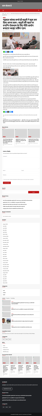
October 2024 (5, 268)
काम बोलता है (7, 5)
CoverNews (24, 414)
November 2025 (6, 242)
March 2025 (5, 258)
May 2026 (5, 230)
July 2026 (4, 226)
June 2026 (5, 228)
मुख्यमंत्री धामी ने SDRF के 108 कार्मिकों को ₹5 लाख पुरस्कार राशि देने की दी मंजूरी (21, 140)
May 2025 (5, 254)
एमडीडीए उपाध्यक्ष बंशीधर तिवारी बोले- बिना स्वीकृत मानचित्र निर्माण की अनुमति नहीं (14, 206)
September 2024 (6, 270)
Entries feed (5, 347)
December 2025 (6, 240)
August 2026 (5, 224)
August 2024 (5, 272)
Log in (4, 345)
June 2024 (5, 276)
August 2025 (5, 248)
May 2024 (5, 278)
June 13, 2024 (11, 30)
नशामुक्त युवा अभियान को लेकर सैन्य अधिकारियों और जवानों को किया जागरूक (13, 208)
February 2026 (5, 236)
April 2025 (5, 256)
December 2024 (6, 264)
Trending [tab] (12, 298)
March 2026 (5, 234)
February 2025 (5, 260)
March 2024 (5, 282)
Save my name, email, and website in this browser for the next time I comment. (19, 179)
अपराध (4, 290)
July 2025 (4, 250)
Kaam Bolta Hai (6, 30)
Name (4, 170)
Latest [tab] (3, 298)
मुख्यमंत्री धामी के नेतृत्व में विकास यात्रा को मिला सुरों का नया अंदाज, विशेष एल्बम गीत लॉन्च (34, 140)
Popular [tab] (8, 298)
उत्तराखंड (4, 17)
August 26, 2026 (10, 144)
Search (3, 188)
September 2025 (6, 246)
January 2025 (5, 262)
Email (23, 170)
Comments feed (6, 349)
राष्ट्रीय (4, 294)
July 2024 (4, 274)
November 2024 (6, 266)
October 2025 (5, 244)
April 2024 (5, 280)
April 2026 (5, 232)
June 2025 (5, 252)
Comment (5, 156)
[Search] (38, 10)
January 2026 (5, 238)
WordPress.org (5, 351)
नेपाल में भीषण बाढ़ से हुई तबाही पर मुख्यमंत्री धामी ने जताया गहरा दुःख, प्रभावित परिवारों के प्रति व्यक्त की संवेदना (8, 141)
